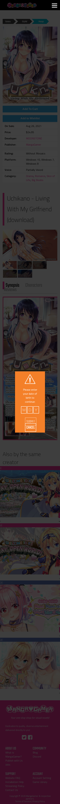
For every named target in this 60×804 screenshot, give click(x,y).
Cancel (30, 427)
